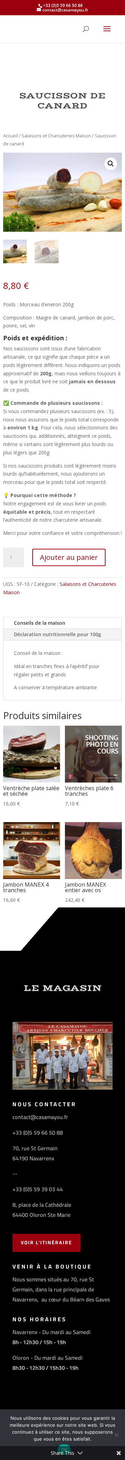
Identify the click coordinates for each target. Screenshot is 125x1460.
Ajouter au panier (69, 557)
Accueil (10, 136)
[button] (111, 163)
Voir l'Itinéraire (46, 1242)
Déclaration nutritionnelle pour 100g (57, 634)
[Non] (116, 1434)
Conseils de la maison (39, 623)
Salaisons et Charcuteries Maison (56, 136)
